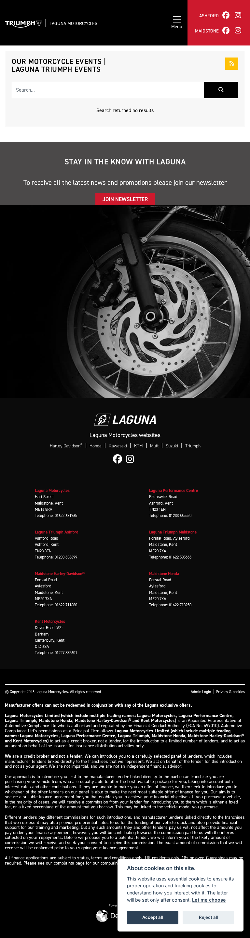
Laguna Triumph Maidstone (173, 532)
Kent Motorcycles (50, 621)
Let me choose (209, 900)
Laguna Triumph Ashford (56, 532)
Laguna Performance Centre (173, 490)
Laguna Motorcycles (73, 23)
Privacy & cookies (230, 691)
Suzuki (172, 446)
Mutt (154, 446)
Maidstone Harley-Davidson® (60, 573)
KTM (138, 446)
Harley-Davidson (66, 446)
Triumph (193, 446)
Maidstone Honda (164, 573)
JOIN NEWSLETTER (125, 199)
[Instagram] (132, 459)
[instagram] (238, 15)
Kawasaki (118, 446)
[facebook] (226, 15)
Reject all (208, 917)
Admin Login (201, 691)
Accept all (152, 917)
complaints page (69, 863)
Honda (96, 446)
